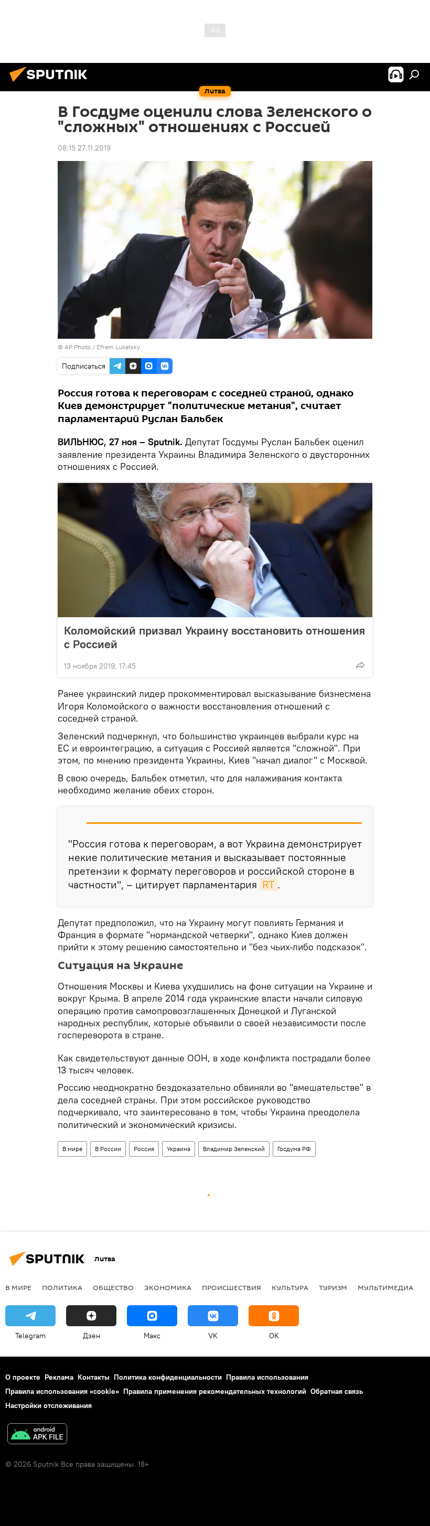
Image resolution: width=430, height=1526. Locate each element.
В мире (72, 1149)
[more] (360, 664)
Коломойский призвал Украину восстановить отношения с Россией (214, 637)
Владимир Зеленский (234, 1149)
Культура (290, 1287)
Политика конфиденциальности (168, 1377)
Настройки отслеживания (48, 1405)
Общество (113, 1287)
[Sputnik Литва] (51, 83)
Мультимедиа (385, 1287)
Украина (178, 1149)
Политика (62, 1287)
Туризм (333, 1287)
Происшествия (231, 1287)
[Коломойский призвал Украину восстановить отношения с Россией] (215, 550)
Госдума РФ (294, 1149)
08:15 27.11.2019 (84, 148)
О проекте (22, 1377)
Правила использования (267, 1377)
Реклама (59, 1377)
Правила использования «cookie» (62, 1391)
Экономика (167, 1287)
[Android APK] (37, 1435)
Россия (144, 1149)
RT (268, 884)
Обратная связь (336, 1391)
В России (108, 1149)
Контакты (94, 1377)
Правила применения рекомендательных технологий (214, 1391)
